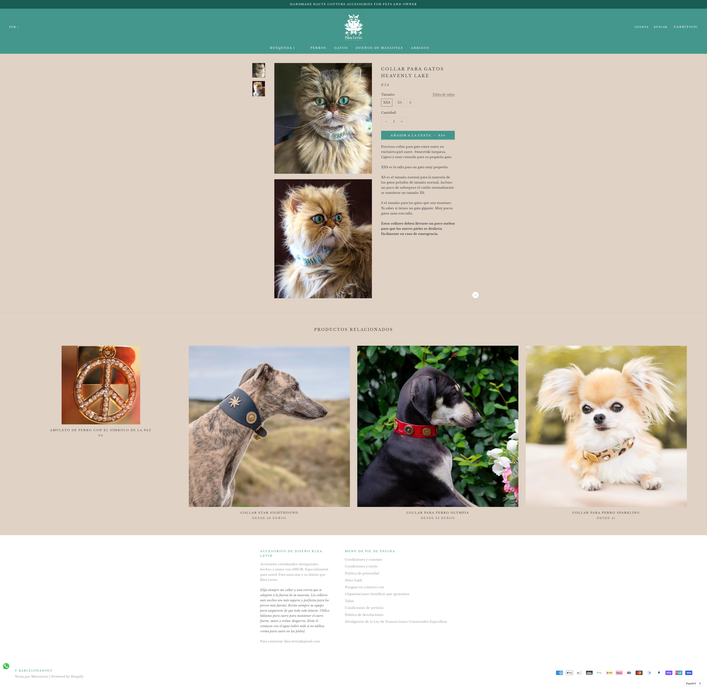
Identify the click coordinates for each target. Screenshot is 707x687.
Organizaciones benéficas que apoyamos (377, 594)
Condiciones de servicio (364, 608)
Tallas (349, 601)
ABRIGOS (420, 48)
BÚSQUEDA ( (282, 48)
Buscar (661, 27)
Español (691, 683)
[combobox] (693, 683)
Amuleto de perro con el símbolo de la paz (101, 430)
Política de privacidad (362, 573)
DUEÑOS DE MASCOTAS (379, 48)
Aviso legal (353, 580)
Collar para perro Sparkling (606, 512)
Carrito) (686, 27)
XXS (386, 102)
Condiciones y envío (361, 566)
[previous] (11, 429)
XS (399, 102)
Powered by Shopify (67, 677)
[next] (695, 429)
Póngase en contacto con (364, 587)
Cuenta (642, 27)
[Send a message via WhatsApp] (6, 666)
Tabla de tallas (443, 95)
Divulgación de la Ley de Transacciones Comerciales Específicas (396, 622)
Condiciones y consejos (363, 560)
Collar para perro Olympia (437, 512)
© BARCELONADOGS (33, 670)
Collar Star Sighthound (269, 512)
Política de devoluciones (364, 615)
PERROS (318, 48)
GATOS (341, 48)
